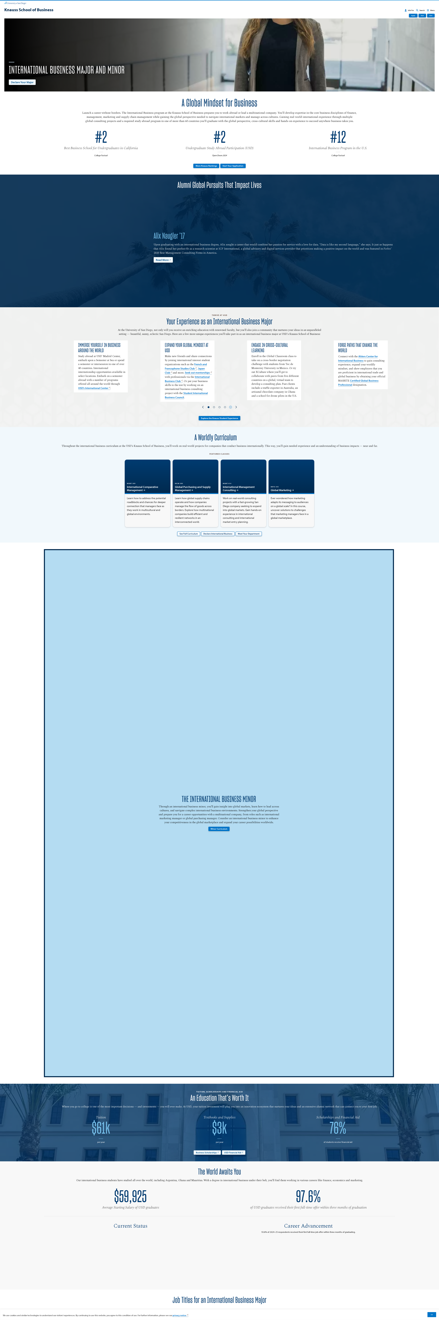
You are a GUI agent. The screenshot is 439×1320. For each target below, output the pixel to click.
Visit (422, 15)
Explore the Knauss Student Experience (219, 418)
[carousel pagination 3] (219, 407)
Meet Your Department (249, 533)
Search (422, 10)
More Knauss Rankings (206, 165)
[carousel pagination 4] (225, 407)
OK (432, 1315)
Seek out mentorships (197, 372)
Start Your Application (232, 165)
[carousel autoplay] (230, 407)
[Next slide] (236, 407)
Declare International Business (217, 533)
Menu (432, 10)
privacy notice (179, 1315)
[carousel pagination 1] (208, 407)
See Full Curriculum (188, 533)
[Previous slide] (203, 407)
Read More (162, 260)
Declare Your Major (22, 82)
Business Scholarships (206, 1152)
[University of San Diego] (15, 2)
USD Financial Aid (232, 1152)
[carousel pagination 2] (214, 407)
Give (430, 15)
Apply (413, 15)
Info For (411, 10)
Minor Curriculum (219, 828)
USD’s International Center (93, 388)
